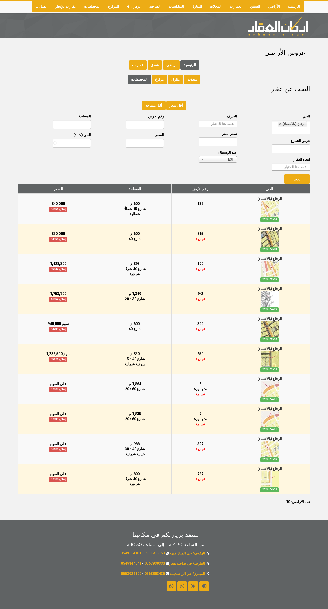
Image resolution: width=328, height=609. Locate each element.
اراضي (171, 65)
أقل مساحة (153, 105)
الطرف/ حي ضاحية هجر (187, 563)
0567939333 (155, 563)
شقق (155, 65)
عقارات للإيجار (65, 6)
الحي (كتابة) (82, 135)
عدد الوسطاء (227, 152)
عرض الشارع (300, 141)
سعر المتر (229, 134)
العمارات (235, 6)
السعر (159, 135)
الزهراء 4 (134, 6)
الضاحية (155, 6)
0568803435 (155, 574)
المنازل (197, 6)
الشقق (255, 6)
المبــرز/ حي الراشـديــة (187, 574)
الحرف (232, 116)
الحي (306, 116)
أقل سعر (176, 105)
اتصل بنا (41, 6)
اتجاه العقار (302, 159)
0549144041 (131, 563)
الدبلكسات (176, 6)
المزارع (113, 6)
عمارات (138, 65)
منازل (175, 79)
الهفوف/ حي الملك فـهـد (187, 553)
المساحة (84, 116)
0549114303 (131, 553)
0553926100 (131, 574)
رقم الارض (156, 116)
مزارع (159, 79)
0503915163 (154, 553)
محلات (192, 79)
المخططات (92, 6)
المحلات (216, 6)
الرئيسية (294, 6)
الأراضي (274, 6)
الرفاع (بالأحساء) (269, 199)
